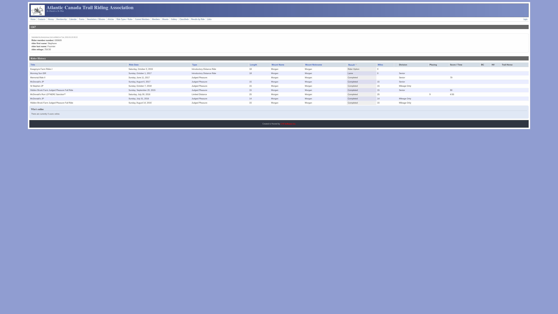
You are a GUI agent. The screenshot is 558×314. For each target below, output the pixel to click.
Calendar (73, 19)
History (51, 19)
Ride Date (134, 65)
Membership (61, 19)
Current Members (142, 19)
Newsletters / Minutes (96, 19)
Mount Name (278, 65)
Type (194, 65)
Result (351, 65)
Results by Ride (198, 19)
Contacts (41, 19)
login (525, 19)
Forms (81, 19)
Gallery (174, 19)
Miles (380, 65)
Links (209, 19)
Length (253, 65)
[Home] (38, 15)
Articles (111, 19)
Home (33, 19)
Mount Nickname (313, 65)
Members (156, 19)
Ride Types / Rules (125, 19)
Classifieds (184, 19)
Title (33, 65)
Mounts (165, 19)
